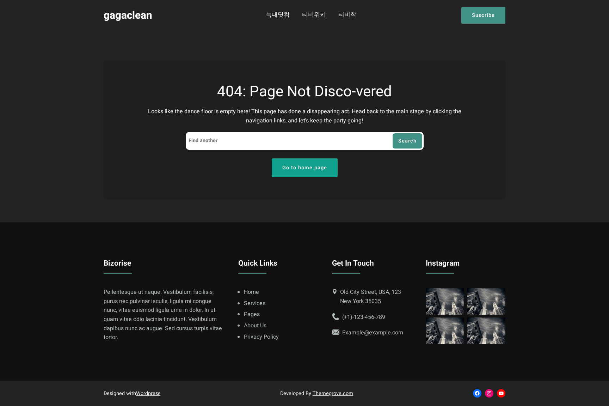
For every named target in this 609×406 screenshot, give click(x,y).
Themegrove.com (333, 393)
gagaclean (128, 15)
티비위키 (314, 15)
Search (407, 141)
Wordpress (148, 393)
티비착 (347, 15)
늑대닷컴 (278, 15)
